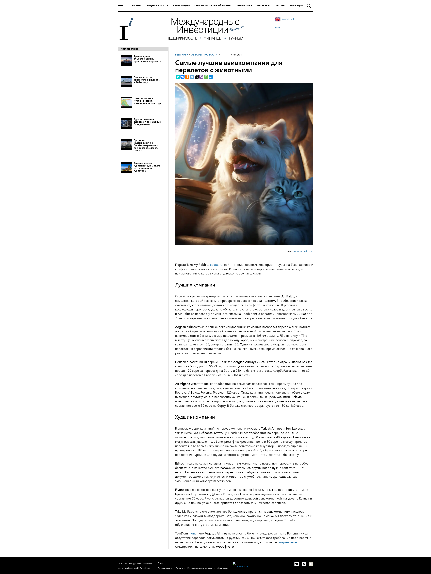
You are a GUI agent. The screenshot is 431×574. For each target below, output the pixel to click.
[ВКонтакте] (182, 77)
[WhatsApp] (206, 77)
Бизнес (137, 5)
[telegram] (304, 564)
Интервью (263, 5)
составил (216, 265)
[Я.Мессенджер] (178, 77)
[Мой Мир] (211, 77)
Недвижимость (157, 5)
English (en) (288, 18)
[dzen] (311, 564)
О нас (161, 563)
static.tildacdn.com (303, 251)
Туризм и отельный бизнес (213, 5)
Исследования (165, 567)
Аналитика (244, 5)
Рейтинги (181, 54)
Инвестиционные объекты (201, 567)
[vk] (296, 564)
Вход (277, 27)
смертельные (287, 542)
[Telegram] (192, 77)
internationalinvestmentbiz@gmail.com (134, 568)
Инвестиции (181, 5)
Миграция (296, 5)
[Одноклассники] (187, 77)
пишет (193, 533)
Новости (211, 54)
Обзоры (280, 5)
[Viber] (201, 77)
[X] (197, 77)
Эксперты (222, 567)
